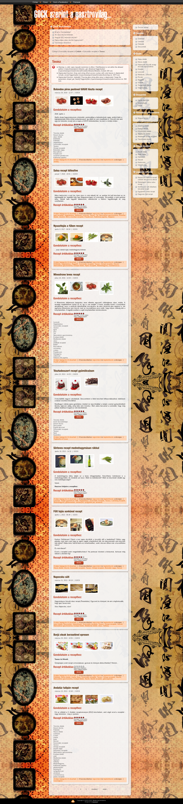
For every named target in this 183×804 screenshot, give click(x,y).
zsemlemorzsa (114, 266)
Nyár (55, 330)
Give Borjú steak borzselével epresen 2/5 (77, 666)
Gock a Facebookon (60, 2)
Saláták (140, 83)
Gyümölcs (57, 435)
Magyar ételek (143, 118)
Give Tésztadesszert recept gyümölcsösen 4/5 (81, 411)
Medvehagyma (102, 266)
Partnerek (76, 2)
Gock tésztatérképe (60, 422)
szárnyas (56, 734)
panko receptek (58, 777)
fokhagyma (57, 354)
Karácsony (142, 162)
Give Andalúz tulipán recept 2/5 (77, 717)
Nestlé (87, 679)
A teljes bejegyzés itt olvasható (65, 160)
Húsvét (116, 264)
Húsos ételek (58, 568)
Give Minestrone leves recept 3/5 (79, 313)
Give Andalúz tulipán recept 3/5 (79, 717)
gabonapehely (108, 679)
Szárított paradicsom (60, 156)
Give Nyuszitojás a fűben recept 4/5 (81, 253)
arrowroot (99, 502)
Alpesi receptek (90, 266)
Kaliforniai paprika (59, 157)
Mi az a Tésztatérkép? (63, 32)
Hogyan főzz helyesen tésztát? (66, 37)
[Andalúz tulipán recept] (66, 687)
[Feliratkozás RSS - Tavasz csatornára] (73, 801)
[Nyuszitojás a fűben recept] (68, 225)
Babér (55, 345)
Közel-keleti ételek (144, 131)
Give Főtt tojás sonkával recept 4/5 (81, 557)
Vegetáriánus (58, 142)
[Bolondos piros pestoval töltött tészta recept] (78, 89)
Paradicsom (57, 154)
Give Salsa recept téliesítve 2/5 (77, 204)
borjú (78, 677)
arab (55, 756)
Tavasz (56, 146)
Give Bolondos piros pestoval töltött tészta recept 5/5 (83, 124)
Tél (97, 215)
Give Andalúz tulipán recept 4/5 (81, 717)
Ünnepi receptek (59, 148)
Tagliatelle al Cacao (61, 439)
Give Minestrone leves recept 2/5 (77, 313)
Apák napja (142, 154)
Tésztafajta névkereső (63, 43)
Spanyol (56, 760)
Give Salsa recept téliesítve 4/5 (81, 204)
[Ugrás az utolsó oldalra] (105, 789)
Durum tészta (58, 135)
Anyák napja (57, 749)
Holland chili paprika (60, 358)
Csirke (55, 735)
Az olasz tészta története (64, 35)
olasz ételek (57, 137)
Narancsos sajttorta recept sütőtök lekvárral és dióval (147, 178)
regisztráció (96, 160)
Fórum (45, 2)
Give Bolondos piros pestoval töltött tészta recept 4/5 (81, 124)
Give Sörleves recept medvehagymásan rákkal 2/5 (77, 490)
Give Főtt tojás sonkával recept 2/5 (77, 557)
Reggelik (75, 264)
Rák (76, 501)
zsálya (55, 350)
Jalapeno (111, 217)
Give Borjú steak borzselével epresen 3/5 (79, 666)
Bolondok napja (58, 150)
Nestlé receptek (96, 679)
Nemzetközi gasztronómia (108, 215)
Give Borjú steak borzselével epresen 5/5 (83, 666)
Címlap (35, 2)
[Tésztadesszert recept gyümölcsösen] (74, 370)
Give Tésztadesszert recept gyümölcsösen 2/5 (77, 411)
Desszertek (57, 425)
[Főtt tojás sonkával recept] (68, 511)
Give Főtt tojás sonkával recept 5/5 (83, 557)
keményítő (80, 502)
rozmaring (57, 348)
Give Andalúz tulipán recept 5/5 (83, 717)
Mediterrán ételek (59, 339)
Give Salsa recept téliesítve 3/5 (79, 204)
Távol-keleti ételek (144, 139)
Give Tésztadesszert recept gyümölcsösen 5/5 (83, 411)
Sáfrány (106, 626)
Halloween (141, 157)
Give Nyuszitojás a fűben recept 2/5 (77, 253)
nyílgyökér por (90, 502)
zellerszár (56, 356)
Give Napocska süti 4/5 (81, 613)
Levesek (56, 322)
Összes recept (143, 27)
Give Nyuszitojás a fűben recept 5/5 (83, 253)
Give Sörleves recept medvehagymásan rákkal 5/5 (83, 490)
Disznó (66, 568)
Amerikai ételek (143, 126)
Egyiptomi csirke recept (146, 192)
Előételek (56, 139)
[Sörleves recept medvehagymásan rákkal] (76, 448)
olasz (55, 341)
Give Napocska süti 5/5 (83, 613)
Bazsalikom (57, 152)
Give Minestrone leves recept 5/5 (83, 313)
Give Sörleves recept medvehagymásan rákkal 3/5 (79, 490)
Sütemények (77, 624)
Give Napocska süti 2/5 (77, 613)
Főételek (56, 141)
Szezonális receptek (66, 51)
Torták (140, 106)
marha (73, 677)
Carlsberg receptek (118, 501)
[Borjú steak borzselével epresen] (71, 634)
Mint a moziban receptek (75, 217)
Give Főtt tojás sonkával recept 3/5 (79, 557)
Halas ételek (142, 59)
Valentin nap (142, 165)
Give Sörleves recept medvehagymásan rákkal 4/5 (81, 490)
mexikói (62, 217)
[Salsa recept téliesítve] (66, 170)
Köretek (140, 69)
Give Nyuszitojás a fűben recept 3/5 (79, 253)
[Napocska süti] (61, 577)
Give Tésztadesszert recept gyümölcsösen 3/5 (79, 411)
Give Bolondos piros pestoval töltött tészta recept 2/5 (77, 124)
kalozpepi (95, 802)
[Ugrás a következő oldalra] (95, 789)
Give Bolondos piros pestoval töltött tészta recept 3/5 (79, 124)
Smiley (56, 162)
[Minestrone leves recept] (67, 274)
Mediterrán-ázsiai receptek (147, 136)
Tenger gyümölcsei (67, 501)
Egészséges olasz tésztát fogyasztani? (69, 40)
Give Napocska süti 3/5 (79, 613)
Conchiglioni (58, 781)
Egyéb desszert (59, 427)
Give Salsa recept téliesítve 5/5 (83, 204)
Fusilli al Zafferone (60, 362)
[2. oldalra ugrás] (86, 789)
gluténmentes (70, 502)
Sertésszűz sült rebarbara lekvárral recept (147, 188)
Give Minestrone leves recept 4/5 (81, 313)
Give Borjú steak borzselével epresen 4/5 (81, 666)
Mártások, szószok (82, 215)
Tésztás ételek (58, 133)
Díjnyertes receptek (60, 750)
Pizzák (140, 77)
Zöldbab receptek (59, 343)
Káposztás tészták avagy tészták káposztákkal (147, 66)
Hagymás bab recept (145, 194)
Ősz (54, 331)
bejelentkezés (109, 160)
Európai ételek (79, 266)
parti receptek (59, 215)
